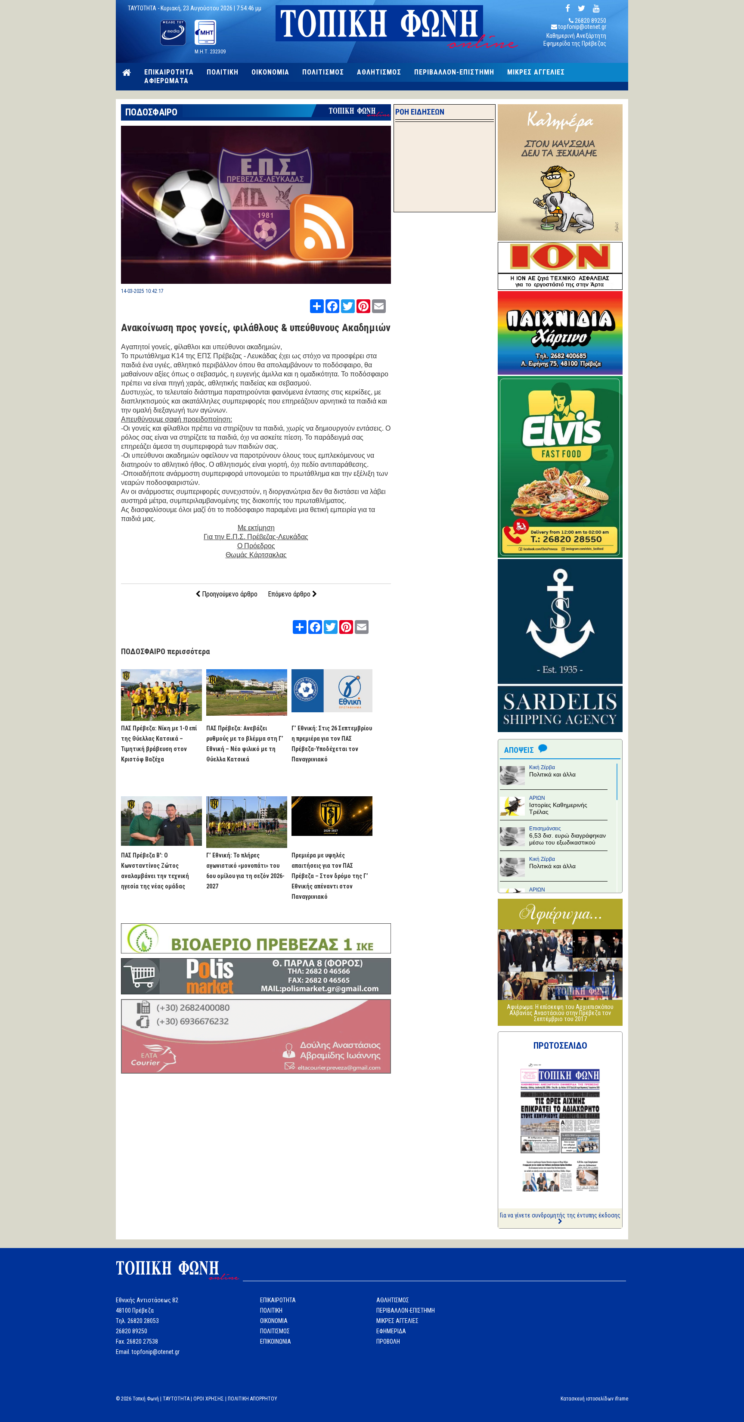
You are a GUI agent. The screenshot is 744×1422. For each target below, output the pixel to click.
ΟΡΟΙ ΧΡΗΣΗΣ (208, 1399)
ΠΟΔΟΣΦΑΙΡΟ (151, 112)
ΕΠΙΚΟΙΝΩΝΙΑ (275, 1341)
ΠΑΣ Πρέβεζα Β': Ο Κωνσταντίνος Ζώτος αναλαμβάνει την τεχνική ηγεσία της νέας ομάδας (155, 871)
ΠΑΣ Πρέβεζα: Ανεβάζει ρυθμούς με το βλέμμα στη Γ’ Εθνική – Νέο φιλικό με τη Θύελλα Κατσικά (244, 744)
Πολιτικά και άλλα (552, 774)
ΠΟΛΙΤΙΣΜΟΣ (323, 72)
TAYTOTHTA (176, 1399)
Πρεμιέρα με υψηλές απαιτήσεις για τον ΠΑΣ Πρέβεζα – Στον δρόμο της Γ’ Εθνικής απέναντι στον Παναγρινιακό (329, 876)
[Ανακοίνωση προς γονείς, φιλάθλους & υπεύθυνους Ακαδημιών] (256, 281)
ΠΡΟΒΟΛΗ (388, 1341)
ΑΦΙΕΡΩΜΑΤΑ (166, 81)
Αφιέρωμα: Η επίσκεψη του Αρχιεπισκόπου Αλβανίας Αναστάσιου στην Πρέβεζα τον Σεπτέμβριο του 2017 (560, 1012)
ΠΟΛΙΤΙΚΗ (223, 72)
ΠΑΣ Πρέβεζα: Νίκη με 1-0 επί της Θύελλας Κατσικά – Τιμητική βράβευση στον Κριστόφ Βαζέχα (159, 744)
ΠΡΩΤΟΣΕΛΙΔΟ (560, 1045)
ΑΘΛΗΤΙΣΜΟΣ (379, 72)
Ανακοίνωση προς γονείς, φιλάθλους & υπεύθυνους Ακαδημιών (256, 328)
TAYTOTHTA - (144, 8)
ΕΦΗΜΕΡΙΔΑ (391, 1331)
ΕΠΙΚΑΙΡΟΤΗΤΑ (169, 72)
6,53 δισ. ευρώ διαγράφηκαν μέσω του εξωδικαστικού (567, 839)
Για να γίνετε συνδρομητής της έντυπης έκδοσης (560, 1215)
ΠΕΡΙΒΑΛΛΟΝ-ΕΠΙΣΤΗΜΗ (454, 72)
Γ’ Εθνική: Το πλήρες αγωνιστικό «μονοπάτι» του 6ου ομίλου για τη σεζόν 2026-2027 (245, 871)
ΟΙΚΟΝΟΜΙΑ (270, 72)
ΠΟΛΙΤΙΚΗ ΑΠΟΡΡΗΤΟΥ (252, 1399)
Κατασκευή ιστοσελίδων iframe (594, 1399)
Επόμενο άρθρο (290, 594)
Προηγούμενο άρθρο (228, 594)
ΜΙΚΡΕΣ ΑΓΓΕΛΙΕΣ (536, 72)
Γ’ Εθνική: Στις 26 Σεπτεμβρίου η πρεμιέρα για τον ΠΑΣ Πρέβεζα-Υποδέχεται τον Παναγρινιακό (331, 744)
